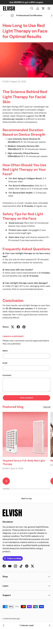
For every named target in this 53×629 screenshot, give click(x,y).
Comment (7, 375)
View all (46, 407)
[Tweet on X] (12, 327)
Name (5, 351)
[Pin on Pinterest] (24, 327)
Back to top (26, 498)
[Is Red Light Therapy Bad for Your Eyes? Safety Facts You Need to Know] (3, 625)
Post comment (26, 398)
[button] (43, 8)
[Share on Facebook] (18, 327)
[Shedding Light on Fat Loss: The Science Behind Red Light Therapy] (49, 625)
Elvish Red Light (14, 619)
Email (5, 363)
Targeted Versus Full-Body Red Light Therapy (24, 462)
